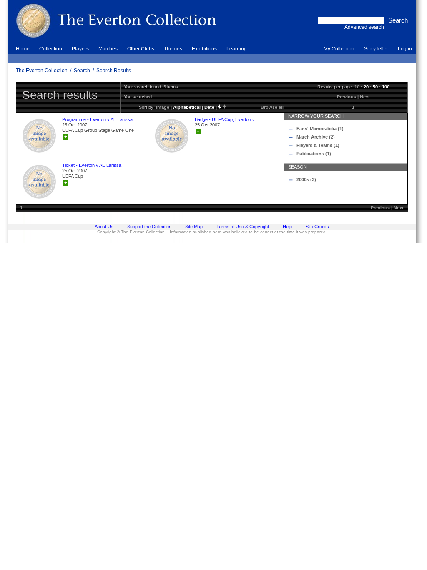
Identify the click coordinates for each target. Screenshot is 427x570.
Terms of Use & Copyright (242, 226)
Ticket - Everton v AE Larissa (91, 165)
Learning (236, 49)
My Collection (339, 49)
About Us (104, 226)
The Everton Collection (42, 70)
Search (82, 70)
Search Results (113, 70)
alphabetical (187, 107)
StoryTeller (376, 49)
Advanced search (364, 27)
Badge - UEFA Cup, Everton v (225, 119)
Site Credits (317, 226)
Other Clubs (140, 49)
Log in (405, 49)
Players (80, 49)
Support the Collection (149, 226)
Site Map (194, 226)
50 (375, 86)
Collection (50, 49)
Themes (173, 49)
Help (287, 226)
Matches (108, 49)
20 (366, 86)
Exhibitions (204, 49)
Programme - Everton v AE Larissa (97, 119)
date (209, 107)
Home (23, 49)
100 (385, 86)
